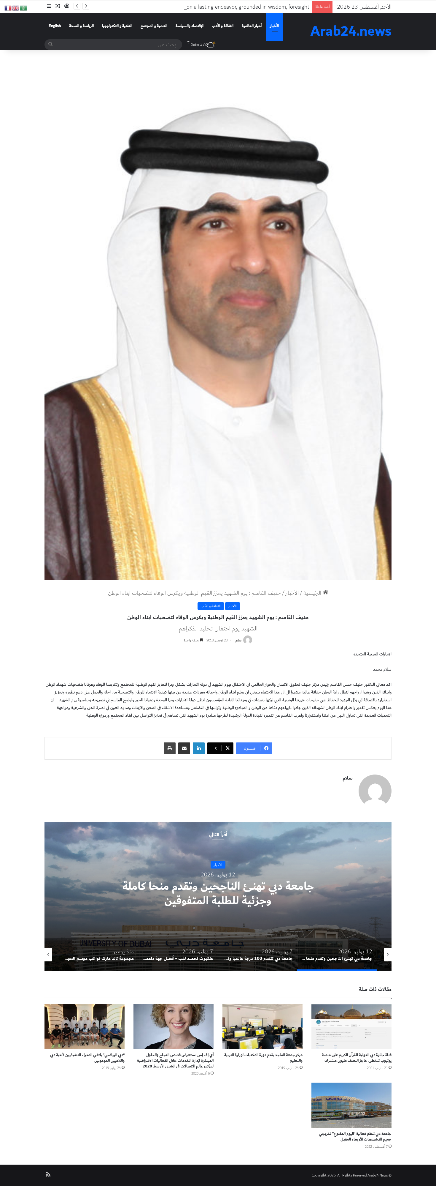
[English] (16, 7)
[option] (218, 896)
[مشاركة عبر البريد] (184, 748)
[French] (8, 7)
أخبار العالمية (252, 25)
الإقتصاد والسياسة (189, 25)
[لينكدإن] (199, 748)
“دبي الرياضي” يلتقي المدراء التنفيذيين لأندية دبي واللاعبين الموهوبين (87, 1057)
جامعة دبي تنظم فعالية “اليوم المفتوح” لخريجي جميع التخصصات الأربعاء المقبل (355, 1136)
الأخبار (274, 25)
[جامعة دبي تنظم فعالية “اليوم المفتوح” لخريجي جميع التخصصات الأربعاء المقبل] (351, 1105)
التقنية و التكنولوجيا (117, 25)
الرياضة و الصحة (81, 25)
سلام (238, 640)
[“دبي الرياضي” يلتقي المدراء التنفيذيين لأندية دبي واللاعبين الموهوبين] (84, 1026)
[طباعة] (170, 748)
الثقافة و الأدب (222, 25)
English (55, 25)
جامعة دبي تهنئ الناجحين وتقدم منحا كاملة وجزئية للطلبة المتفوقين (218, 893)
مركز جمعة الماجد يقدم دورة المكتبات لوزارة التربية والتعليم (263, 1057)
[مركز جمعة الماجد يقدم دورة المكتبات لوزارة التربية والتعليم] (262, 1026)
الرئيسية (313, 593)
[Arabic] (24, 7)
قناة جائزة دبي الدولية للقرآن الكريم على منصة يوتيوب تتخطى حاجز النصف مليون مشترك (357, 1057)
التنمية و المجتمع (154, 25)
